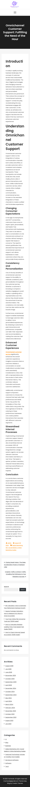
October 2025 (9, 679)
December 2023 (10, 711)
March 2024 (9, 704)
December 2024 (10, 688)
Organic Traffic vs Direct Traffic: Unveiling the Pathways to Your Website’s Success (15, 574)
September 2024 (10, 695)
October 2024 (10, 692)
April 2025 (8, 685)
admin (9, 543)
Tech (7, 766)
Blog (6, 742)
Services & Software (11, 760)
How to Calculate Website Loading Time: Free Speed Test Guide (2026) (14, 627)
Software (8, 763)
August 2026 (9, 666)
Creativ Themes (17, 783)
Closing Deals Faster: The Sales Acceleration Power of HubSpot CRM (15, 564)
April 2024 (8, 701)
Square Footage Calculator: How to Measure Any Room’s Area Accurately (13, 613)
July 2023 (8, 724)
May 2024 (8, 698)
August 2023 (9, 721)
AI (6, 739)
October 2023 (9, 714)
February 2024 (10, 708)
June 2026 (8, 672)
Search (6, 587)
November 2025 (10, 675)
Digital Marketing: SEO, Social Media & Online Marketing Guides (14, 548)
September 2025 (10, 682)
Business (8, 746)
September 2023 (10, 717)
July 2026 (8, 669)
